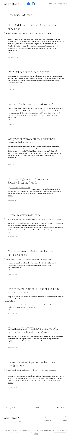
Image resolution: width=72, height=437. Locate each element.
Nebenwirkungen (56, 378)
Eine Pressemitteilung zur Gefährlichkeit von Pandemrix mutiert (33, 290)
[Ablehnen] (70, 432)
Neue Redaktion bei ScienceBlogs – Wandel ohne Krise (32, 27)
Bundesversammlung (29, 113)
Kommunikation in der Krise (24, 215)
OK (36, 434)
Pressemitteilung (9, 301)
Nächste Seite (62, 408)
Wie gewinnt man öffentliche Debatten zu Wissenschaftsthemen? (31, 140)
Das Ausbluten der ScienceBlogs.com (28, 71)
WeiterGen (12, 4)
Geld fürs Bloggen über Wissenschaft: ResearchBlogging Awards (29, 180)
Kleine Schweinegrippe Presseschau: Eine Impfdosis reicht (31, 363)
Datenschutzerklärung (60, 432)
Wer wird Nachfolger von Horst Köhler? (30, 104)
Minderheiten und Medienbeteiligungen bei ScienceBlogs (31, 252)
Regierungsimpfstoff (25, 378)
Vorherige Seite (10, 408)
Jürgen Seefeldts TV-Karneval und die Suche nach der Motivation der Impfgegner (33, 330)
